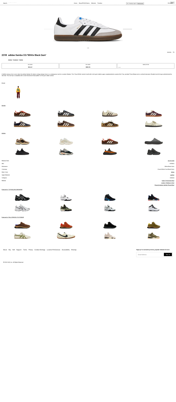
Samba (21, 59)
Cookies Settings (39, 250)
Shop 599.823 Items (84, 3)
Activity (169, 52)
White (172, 172)
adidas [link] (4, 133)
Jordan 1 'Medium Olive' (167, 183)
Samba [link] (4, 105)
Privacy (31, 250)
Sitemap (73, 250)
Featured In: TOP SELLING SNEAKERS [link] (12, 189)
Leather (172, 175)
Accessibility (66, 250)
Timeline (99, 3)
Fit (173, 52)
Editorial (93, 3)
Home (75, 3)
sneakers (15, 59)
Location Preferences (53, 250)
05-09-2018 (171, 160)
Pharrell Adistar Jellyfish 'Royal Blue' (164, 185)
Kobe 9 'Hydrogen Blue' (168, 180)
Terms (25, 250)
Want (172, 2)
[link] (22, 113)
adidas (10, 59)
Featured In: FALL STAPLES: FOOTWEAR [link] (13, 217)
